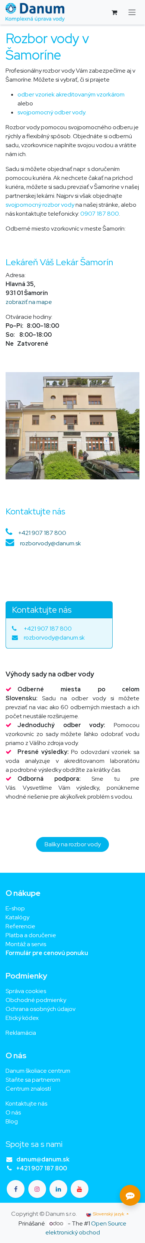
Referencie (20, 926)
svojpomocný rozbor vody (40, 205)
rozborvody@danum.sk (50, 543)
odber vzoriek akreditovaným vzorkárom (71, 94)
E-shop (15, 908)
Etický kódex (23, 1018)
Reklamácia (21, 1033)
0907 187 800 (99, 214)
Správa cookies (26, 991)
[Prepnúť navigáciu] (132, 12)
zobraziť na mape (29, 302)
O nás (13, 1112)
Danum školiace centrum (38, 1071)
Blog (12, 1121)
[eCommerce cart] (114, 12)
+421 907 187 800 (42, 533)
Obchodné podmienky (36, 1000)
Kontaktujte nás (26, 1103)
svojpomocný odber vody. (51, 112)
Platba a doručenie (31, 935)
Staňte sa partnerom (33, 1080)
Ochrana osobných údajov (40, 1009)
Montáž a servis (26, 944)
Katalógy (17, 917)
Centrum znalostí (28, 1089)
